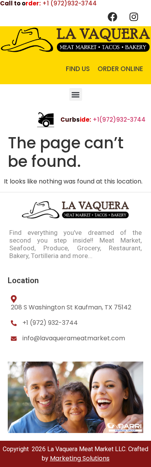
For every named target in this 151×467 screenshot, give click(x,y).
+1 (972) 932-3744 (50, 322)
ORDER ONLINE (120, 68)
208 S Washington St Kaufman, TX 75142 (71, 307)
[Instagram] (133, 16)
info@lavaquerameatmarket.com (73, 338)
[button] (75, 94)
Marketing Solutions (80, 458)
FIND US (78, 68)
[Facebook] (112, 16)
